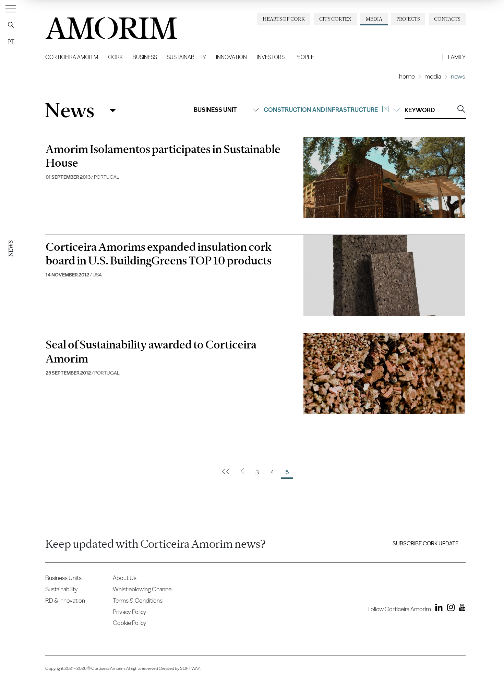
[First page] (225, 472)
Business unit (215, 109)
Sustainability (186, 57)
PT (11, 41)
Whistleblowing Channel (142, 589)
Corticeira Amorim (71, 57)
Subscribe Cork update (425, 543)
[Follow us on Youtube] (461, 609)
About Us (124, 577)
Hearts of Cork (284, 19)
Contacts (447, 19)
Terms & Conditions (138, 600)
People (304, 57)
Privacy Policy (129, 611)
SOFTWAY (190, 668)
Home (407, 76)
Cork (115, 57)
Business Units (63, 577)
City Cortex (335, 19)
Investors (271, 57)
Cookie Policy (129, 622)
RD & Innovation (65, 600)
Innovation (231, 57)
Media (374, 19)
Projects (408, 19)
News (69, 110)
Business (145, 57)
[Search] (11, 24)
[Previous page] (242, 472)
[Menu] (10, 8)
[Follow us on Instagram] (449, 609)
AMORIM (100, 26)
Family (457, 57)
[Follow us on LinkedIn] (437, 609)
